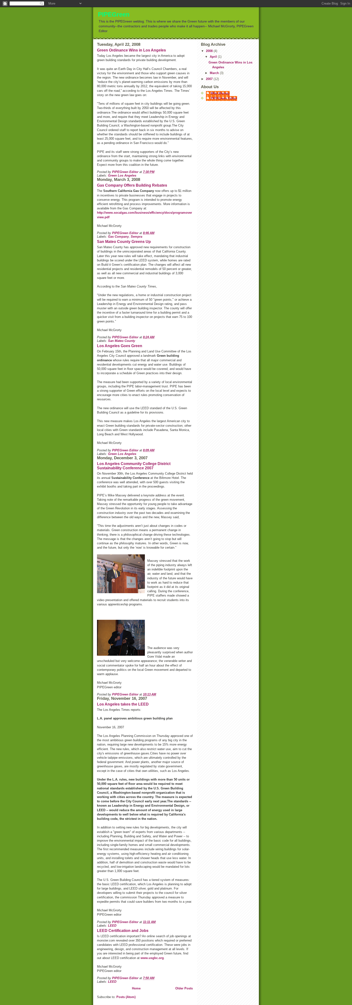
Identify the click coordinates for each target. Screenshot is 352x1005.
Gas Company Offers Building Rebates (132, 185)
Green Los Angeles (122, 175)
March (215, 73)
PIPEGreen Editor (224, 98)
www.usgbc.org (152, 958)
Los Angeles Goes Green (119, 346)
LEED (112, 925)
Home (136, 988)
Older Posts (184, 988)
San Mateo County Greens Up (124, 242)
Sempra (136, 236)
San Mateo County (121, 341)
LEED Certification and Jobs (122, 931)
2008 (210, 51)
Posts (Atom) (126, 997)
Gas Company (118, 236)
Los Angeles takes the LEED (123, 704)
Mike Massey (220, 93)
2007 (210, 79)
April (214, 56)
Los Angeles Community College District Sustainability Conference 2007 (133, 466)
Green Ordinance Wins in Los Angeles (131, 50)
